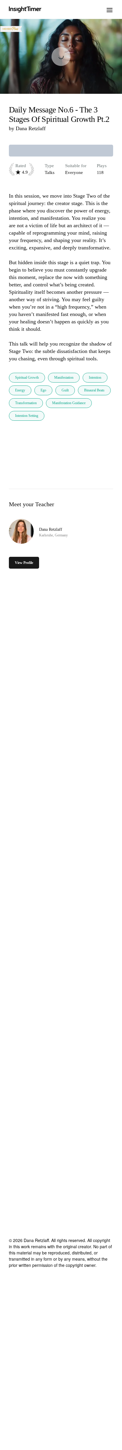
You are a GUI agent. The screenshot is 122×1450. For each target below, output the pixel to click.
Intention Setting (26, 416)
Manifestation (63, 377)
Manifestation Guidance (69, 403)
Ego (43, 390)
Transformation (26, 403)
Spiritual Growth (27, 377)
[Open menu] (109, 9)
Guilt (65, 390)
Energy (20, 390)
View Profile (24, 563)
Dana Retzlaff (31, 128)
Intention (95, 377)
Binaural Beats (94, 390)
